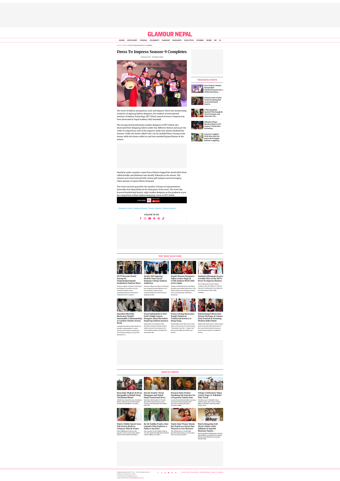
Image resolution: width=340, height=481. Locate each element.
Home (119, 45)
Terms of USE (185, 472)
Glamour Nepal (158, 57)
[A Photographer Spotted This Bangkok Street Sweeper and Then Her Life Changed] (197, 113)
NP (215, 40)
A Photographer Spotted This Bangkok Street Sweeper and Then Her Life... (213, 113)
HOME (121, 40)
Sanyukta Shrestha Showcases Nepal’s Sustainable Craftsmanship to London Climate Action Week (129, 318)
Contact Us (214, 472)
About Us (220, 472)
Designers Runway (140, 208)
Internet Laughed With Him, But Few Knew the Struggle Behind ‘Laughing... (212, 137)
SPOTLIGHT (132, 40)
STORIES (200, 40)
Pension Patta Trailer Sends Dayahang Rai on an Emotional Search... (213, 101)
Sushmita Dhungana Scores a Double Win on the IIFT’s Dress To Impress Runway (210, 278)
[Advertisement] (170, 15)
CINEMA (143, 40)
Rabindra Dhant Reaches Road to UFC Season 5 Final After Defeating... (212, 125)
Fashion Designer (169, 208)
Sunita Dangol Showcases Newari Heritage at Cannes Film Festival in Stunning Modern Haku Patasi (210, 317)
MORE (209, 40)
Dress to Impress (155, 208)
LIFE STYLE (189, 40)
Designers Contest (125, 208)
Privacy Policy (194, 472)
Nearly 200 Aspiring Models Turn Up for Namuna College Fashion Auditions (155, 279)
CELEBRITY (154, 40)
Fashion (124, 45)
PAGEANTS (176, 40)
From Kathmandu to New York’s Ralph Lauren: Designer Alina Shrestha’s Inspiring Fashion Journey (156, 317)
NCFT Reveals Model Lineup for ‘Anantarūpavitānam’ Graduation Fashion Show (129, 279)
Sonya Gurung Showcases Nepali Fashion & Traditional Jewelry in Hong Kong (182, 317)
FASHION (166, 40)
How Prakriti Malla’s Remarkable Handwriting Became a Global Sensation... (213, 89)
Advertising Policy (204, 472)
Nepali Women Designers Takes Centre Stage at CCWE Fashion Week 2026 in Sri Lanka (183, 279)
